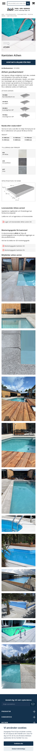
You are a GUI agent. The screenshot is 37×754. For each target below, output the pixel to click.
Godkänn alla (18, 743)
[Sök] (28, 3)
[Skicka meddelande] (32, 704)
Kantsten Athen (12, 16)
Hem (3, 14)
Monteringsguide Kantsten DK (15, 246)
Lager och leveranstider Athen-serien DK (18, 222)
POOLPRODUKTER (11, 14)
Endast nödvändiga (18, 749)
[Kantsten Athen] (18, 35)
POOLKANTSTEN (22, 14)
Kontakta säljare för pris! (18, 62)
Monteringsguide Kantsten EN (15, 250)
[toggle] (4, 3)
